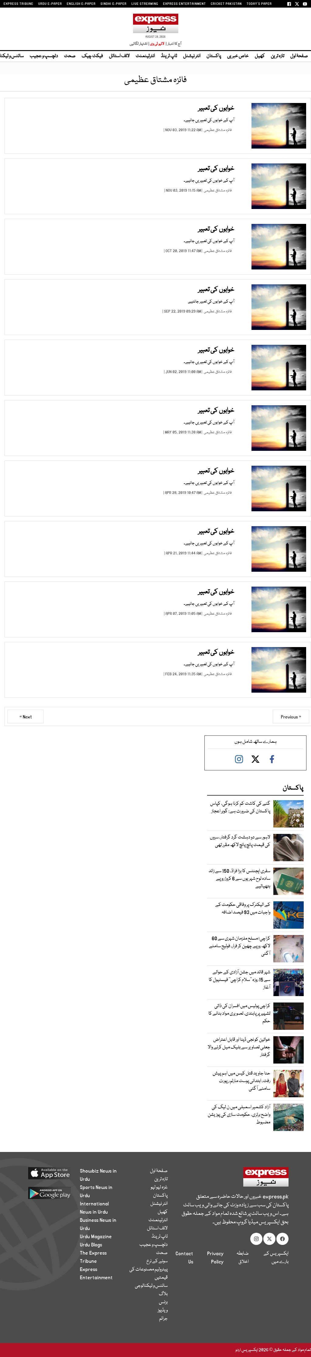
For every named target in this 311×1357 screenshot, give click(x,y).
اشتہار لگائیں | (140, 44)
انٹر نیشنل (191, 56)
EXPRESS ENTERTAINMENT (184, 4)
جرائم (163, 1318)
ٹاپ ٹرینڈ (169, 56)
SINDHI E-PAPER (114, 4)
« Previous (291, 717)
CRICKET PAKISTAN (226, 4)
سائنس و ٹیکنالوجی (151, 1286)
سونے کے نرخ (157, 1261)
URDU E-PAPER (50, 4)
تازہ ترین (277, 56)
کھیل (260, 56)
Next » (25, 717)
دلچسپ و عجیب (44, 56)
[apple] (46, 1173)
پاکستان (214, 56)
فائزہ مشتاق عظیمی (218, 130)
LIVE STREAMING (145, 4)
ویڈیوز (163, 1310)
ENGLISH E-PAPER (81, 4)
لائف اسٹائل (119, 56)
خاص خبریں (238, 56)
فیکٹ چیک (92, 56)
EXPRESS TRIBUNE (18, 4)
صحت (70, 56)
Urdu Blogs (91, 1245)
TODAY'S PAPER (259, 4)
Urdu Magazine (96, 1236)
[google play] (46, 1192)
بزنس (163, 1302)
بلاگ (163, 1294)
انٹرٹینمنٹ (145, 56)
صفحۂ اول (299, 56)
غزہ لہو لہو (159, 1187)
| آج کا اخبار (173, 44)
